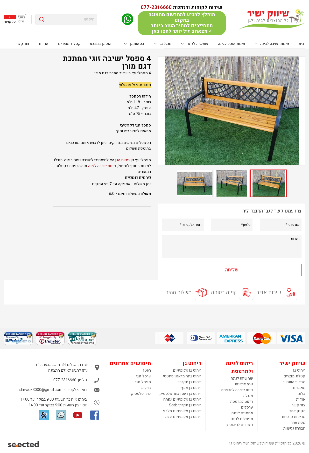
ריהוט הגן (122, 160)
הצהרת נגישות (294, 428)
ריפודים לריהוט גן (239, 425)
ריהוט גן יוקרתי (189, 382)
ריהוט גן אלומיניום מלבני (182, 411)
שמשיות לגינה (242, 378)
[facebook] (94, 415)
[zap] (44, 415)
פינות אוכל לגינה (231, 44)
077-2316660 (156, 7)
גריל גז (145, 388)
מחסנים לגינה (242, 413)
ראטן (147, 370)
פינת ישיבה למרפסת (237, 390)
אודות (44, 44)
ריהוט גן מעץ (191, 388)
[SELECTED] (24, 444)
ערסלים (247, 407)
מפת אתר (298, 422)
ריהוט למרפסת (241, 401)
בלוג (301, 393)
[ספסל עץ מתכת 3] (231, 111)
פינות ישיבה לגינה (274, 44)
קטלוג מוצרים (69, 44)
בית (301, 44)
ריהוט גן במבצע (102, 44)
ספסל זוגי (143, 382)
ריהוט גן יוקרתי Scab (185, 405)
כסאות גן (136, 44)
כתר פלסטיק (141, 393)
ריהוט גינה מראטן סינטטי (182, 376)
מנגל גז (164, 44)
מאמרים (299, 388)
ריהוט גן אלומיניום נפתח (182, 399)
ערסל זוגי (143, 376)
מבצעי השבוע (294, 382)
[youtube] (78, 415)
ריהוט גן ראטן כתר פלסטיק (180, 393)
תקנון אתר (297, 411)
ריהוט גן (299, 370)
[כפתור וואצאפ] (127, 19)
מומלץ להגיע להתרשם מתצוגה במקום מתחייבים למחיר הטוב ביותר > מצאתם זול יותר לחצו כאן (181, 23)
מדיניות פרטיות (293, 417)
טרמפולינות (244, 384)
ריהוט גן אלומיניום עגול (183, 417)
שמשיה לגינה (197, 44)
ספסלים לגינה (242, 419)
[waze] (61, 415)
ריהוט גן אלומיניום (187, 370)
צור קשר (22, 44)
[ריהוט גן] (272, 19)
